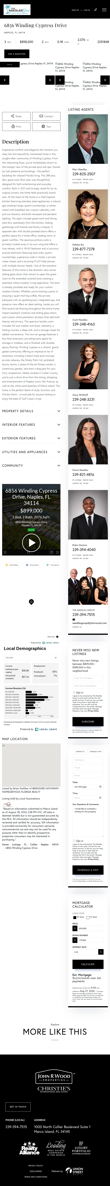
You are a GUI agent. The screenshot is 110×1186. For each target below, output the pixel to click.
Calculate (88, 964)
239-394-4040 (84, 549)
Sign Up (75, 10)
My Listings (76, 179)
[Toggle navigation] (104, 9)
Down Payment (80, 935)
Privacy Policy (93, 711)
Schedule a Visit (96, 752)
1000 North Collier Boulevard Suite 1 (62, 1129)
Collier (33, 844)
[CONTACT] (16, 54)
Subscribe (88, 721)
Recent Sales (88, 179)
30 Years (80, 916)
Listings (16, 844)
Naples (45, 844)
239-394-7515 (95, 9)
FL (25, 844)
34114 (55, 844)
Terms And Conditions (35, 1176)
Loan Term (78, 913)
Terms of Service (94, 881)
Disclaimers (36, 1171)
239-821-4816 (83, 474)
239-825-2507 (83, 174)
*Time (75, 793)
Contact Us (77, 627)
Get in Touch (18, 1107)
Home (5, 844)
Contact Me (77, 183)
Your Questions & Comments (85, 804)
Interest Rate (79, 947)
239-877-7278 (83, 249)
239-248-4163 (83, 324)
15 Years (93, 916)
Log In (87, 10)
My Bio (85, 183)
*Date (75, 782)
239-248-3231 (83, 399)
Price (75, 923)
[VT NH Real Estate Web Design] (74, 1171)
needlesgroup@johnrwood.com (89, 623)
